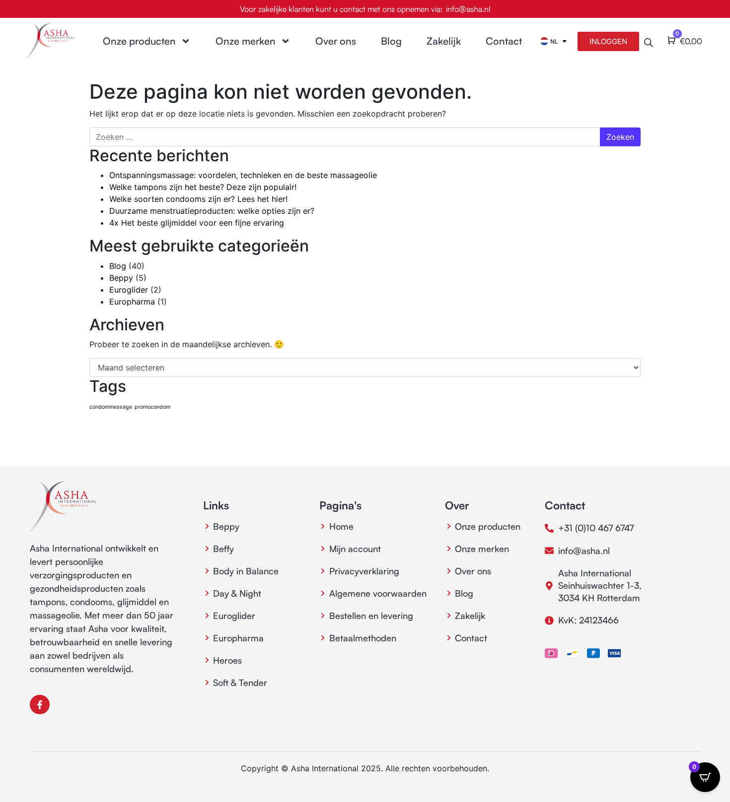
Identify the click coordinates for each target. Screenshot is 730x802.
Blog (391, 41)
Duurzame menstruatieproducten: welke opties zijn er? (211, 211)
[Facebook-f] (40, 705)
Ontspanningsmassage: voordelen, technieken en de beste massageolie (243, 175)
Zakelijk (444, 41)
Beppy (121, 278)
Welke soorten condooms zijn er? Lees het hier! (198, 199)
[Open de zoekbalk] (649, 41)
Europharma (132, 302)
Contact (504, 41)
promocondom (152, 407)
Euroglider (128, 290)
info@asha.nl (468, 9)
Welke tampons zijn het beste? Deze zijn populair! (202, 187)
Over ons (335, 41)
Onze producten (139, 41)
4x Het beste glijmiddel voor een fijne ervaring (196, 223)
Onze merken (246, 41)
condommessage (110, 407)
